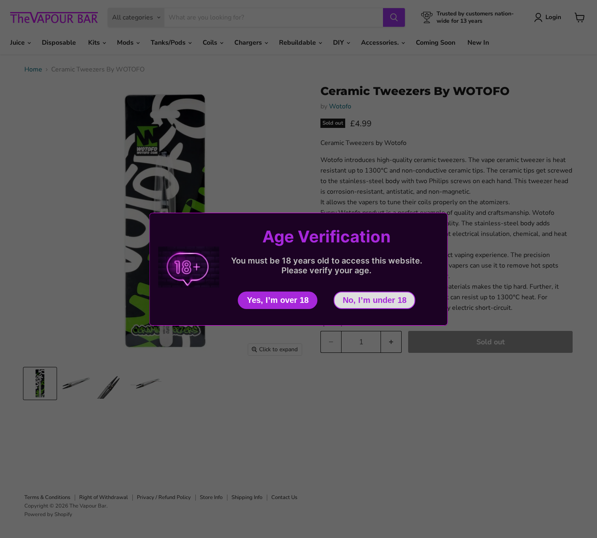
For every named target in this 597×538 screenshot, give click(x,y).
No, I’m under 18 (375, 300)
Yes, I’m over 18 (278, 300)
